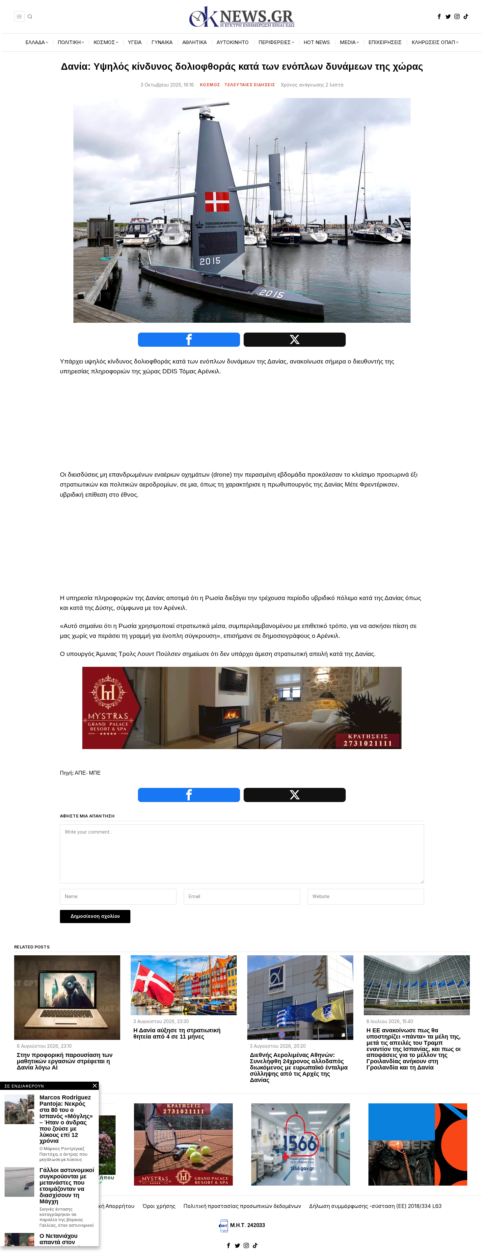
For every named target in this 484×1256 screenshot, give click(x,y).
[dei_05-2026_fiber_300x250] (417, 1144)
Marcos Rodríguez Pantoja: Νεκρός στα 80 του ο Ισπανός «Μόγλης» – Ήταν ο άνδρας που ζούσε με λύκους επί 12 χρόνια (66, 1119)
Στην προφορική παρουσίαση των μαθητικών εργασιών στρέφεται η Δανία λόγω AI (65, 1061)
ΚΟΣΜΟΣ (210, 84)
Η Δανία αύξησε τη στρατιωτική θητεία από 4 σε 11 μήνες (177, 1033)
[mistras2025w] (242, 707)
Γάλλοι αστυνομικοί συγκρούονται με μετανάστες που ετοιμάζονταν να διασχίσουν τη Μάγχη (67, 1185)
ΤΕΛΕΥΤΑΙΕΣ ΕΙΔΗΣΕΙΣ (249, 84)
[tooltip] (439, 16)
